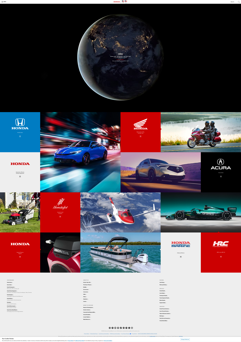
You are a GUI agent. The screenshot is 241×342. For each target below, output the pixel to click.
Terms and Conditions (108, 340)
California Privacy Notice (79, 340)
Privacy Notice (86, 333)
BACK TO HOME (120, 59)
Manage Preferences (185, 339)
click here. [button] (181, 336)
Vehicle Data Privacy (94, 333)
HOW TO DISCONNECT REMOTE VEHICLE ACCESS (147, 333)
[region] (120, 339)
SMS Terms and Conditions (115, 333)
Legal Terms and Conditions (104, 333)
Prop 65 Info (134, 333)
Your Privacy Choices (125, 333)
